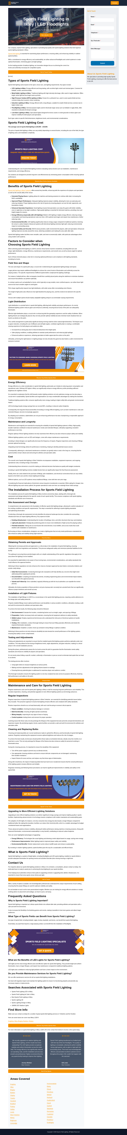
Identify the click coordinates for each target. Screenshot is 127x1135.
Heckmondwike (51, 1083)
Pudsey (12, 1106)
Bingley (20, 1021)
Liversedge (13, 1123)
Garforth (49, 1106)
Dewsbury (50, 1092)
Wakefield (50, 1108)
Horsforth (13, 1101)
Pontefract (50, 1119)
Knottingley (50, 1122)
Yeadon (12, 1098)
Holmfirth (49, 1117)
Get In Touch (46, 879)
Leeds (12, 1112)
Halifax (12, 1109)
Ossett (49, 1103)
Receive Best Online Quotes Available (46, 181)
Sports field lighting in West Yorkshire (19, 190)
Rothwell (49, 1097)
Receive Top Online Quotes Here (46, 378)
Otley (15, 1021)
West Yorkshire (15, 1115)
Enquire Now (46, 680)
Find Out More (46, 538)
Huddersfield (51, 1100)
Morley (12, 1117)
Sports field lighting (14, 53)
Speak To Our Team (46, 806)
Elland (49, 1089)
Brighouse (13, 1120)
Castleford (50, 1114)
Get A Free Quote (46, 1071)
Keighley (11, 1021)
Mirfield (49, 1094)
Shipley (31, 1021)
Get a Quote (45, 35)
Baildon (25, 1021)
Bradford (13, 1104)
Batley (49, 1086)
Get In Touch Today (46, 72)
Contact (114, 3)
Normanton (50, 1111)
